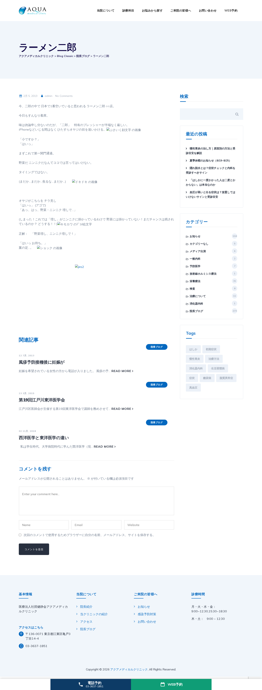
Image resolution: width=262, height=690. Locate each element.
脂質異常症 (226, 378)
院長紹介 (86, 606)
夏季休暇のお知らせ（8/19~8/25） (211, 160)
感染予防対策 (147, 614)
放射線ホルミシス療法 (203, 273)
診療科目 (128, 10)
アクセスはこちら (31, 627)
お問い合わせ (208, 10)
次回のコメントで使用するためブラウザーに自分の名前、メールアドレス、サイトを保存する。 (90, 535)
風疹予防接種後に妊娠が (42, 362)
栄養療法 (195, 281)
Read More (121, 371)
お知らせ (195, 236)
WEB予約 (231, 10)
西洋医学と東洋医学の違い (44, 437)
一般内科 (195, 258)
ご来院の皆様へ (180, 10)
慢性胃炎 (194, 359)
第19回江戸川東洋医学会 (42, 400)
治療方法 (213, 359)
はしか (193, 349)
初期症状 (211, 349)
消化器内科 (196, 303)
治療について (198, 296)
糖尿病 (207, 378)
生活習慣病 (218, 368)
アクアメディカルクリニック (129, 669)
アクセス (86, 621)
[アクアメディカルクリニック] (32, 10)
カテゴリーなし (199, 243)
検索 (184, 96)
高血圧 (193, 387)
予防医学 (195, 266)
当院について (106, 10)
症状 (192, 378)
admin (48, 96)
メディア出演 (198, 251)
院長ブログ (157, 346)
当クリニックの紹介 (94, 614)
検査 (192, 288)
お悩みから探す (152, 10)
